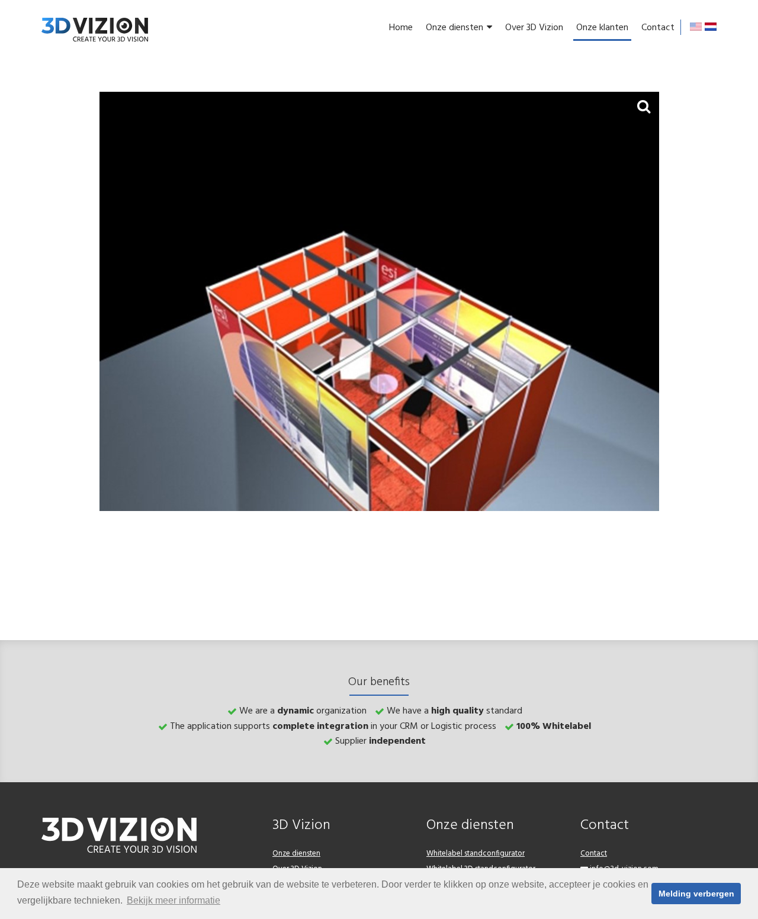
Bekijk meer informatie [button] (173, 900)
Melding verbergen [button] (696, 893)
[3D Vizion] (94, 29)
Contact (658, 28)
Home (401, 28)
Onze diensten (454, 28)
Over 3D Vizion (534, 28)
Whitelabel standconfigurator (475, 853)
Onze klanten (602, 28)
